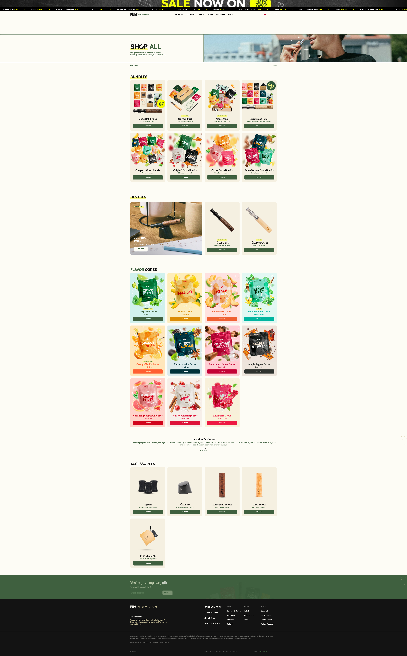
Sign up (167, 591)
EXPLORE (140, 249)
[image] (203, 3)
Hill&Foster (263, 651)
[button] (230, 14)
